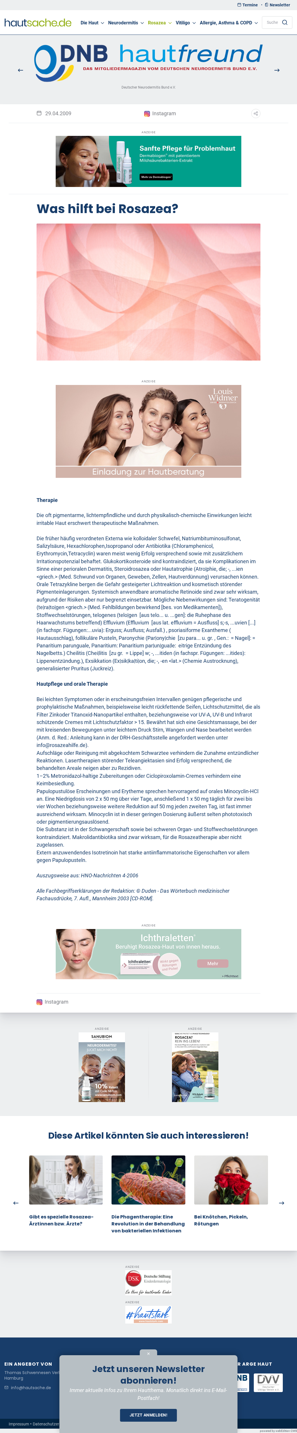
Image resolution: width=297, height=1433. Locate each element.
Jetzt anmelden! (149, 1415)
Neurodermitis (123, 23)
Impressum (19, 1424)
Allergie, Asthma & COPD (226, 23)
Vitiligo (183, 23)
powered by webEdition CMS (278, 1430)
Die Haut (89, 23)
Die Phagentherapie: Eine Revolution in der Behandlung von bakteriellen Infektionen (148, 1224)
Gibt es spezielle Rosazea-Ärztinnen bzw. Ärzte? (61, 1220)
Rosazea (157, 23)
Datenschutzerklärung (53, 1424)
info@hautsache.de (31, 1388)
